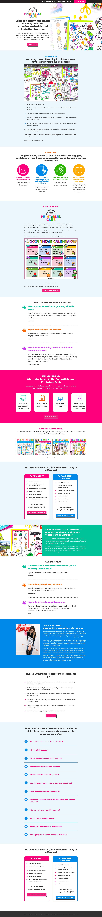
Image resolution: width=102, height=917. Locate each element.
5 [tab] (54, 458)
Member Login (61, 1)
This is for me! (51, 716)
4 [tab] (52, 458)
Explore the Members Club (48, 1)
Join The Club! (33, 44)
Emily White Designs (73, 914)
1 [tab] (47, 458)
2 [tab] (49, 458)
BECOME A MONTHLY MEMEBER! (36, 513)
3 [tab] (51, 458)
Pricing (69, 1)
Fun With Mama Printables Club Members (32, 12)
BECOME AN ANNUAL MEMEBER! (65, 515)
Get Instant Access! (51, 417)
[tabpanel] (24, 447)
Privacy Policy (56, 914)
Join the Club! (80, 1)
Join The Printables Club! (51, 290)
